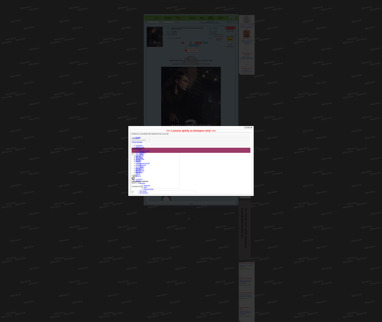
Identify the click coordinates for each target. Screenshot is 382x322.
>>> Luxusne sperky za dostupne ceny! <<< (191, 130)
